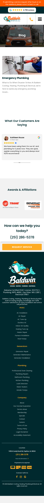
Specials (22, 416)
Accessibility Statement (22, 435)
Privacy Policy (22, 429)
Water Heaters (22, 387)
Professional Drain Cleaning (22, 371)
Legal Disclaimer (22, 432)
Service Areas (22, 409)
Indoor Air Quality (22, 326)
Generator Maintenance (22, 355)
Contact (22, 419)
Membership (22, 412)
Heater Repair (22, 332)
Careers (22, 422)
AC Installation (22, 313)
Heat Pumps (22, 339)
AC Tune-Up (22, 319)
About (22, 403)
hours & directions (21, 458)
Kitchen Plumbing (22, 380)
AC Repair (22, 316)
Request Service (22, 247)
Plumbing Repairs (22, 374)
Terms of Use (22, 425)
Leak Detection (22, 383)
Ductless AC (22, 322)
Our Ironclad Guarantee (22, 406)
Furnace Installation (22, 335)
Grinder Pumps (22, 390)
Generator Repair (22, 351)
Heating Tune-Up (22, 329)
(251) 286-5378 (22, 237)
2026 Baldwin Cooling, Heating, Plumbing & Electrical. (22, 484)
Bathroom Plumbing (22, 377)
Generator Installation (22, 358)
